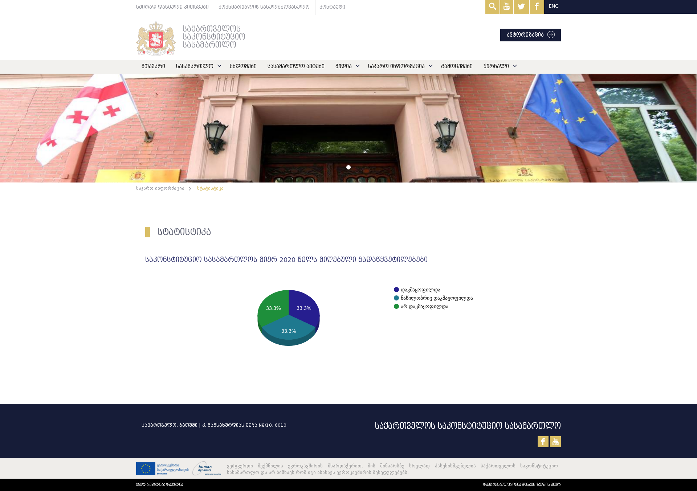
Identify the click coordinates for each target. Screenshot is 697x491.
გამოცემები (457, 67)
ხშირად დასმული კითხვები (172, 7)
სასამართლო (194, 67)
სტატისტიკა (210, 188)
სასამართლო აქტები (296, 67)
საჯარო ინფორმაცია (396, 67)
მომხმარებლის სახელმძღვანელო (264, 7)
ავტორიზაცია (525, 35)
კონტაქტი (332, 7)
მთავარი (153, 67)
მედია (343, 67)
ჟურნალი (496, 67)
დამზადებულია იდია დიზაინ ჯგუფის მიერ (522, 484)
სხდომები (243, 67)
